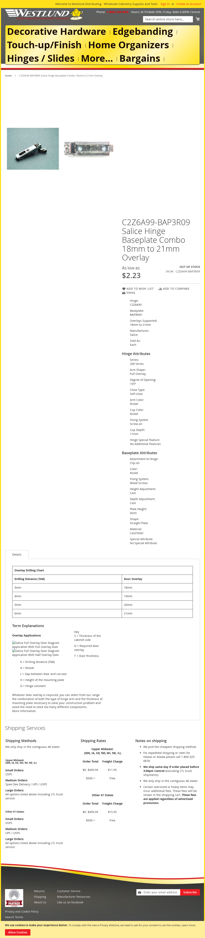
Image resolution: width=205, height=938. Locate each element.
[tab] (17, 554)
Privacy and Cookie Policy (21, 911)
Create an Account (188, 4)
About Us (40, 902)
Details (16, 554)
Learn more (188, 925)
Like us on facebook (70, 902)
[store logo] (44, 14)
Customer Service (68, 891)
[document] (103, 929)
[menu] (102, 45)
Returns (39, 891)
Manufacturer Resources (73, 897)
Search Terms (14, 917)
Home (8, 75)
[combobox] (168, 19)
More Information (24, 711)
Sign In (165, 4)
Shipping (40, 897)
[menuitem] (57, 31)
